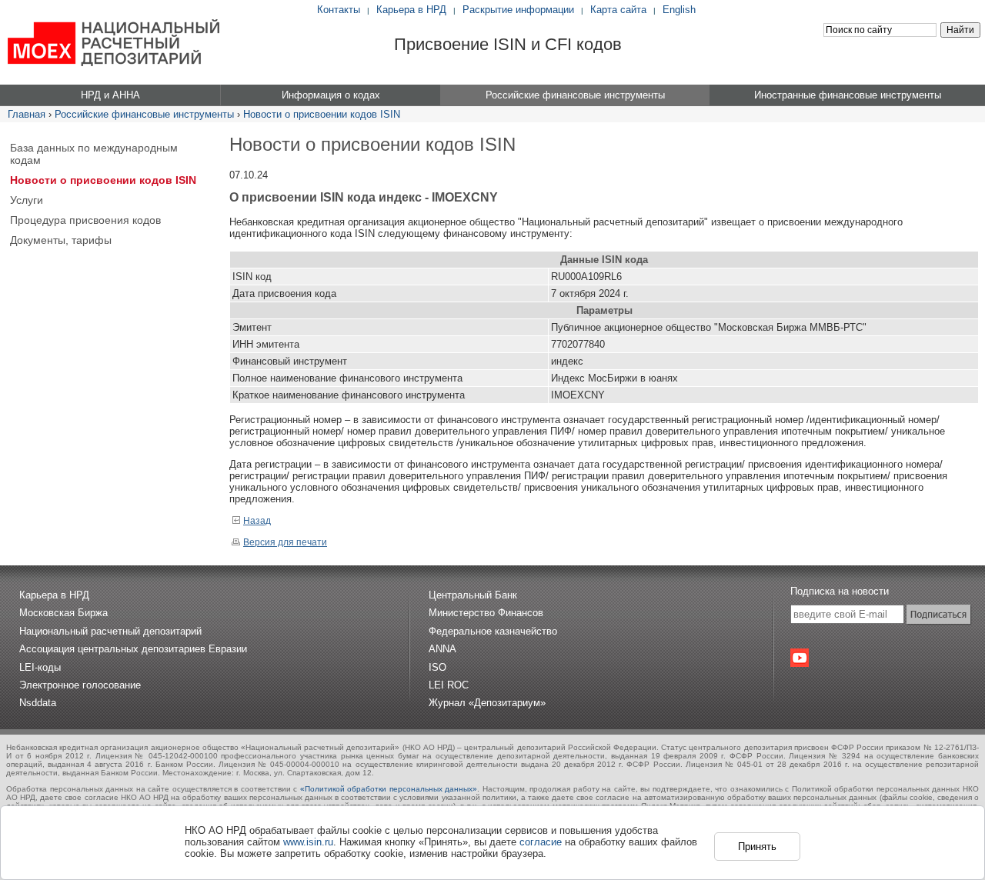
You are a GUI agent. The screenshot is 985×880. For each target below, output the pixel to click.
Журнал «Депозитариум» (487, 702)
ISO (437, 667)
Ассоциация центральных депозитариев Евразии (133, 649)
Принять (757, 846)
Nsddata (37, 702)
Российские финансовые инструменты (144, 114)
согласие (540, 842)
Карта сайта (618, 9)
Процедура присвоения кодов (85, 220)
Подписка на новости (839, 591)
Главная (26, 114)
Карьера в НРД (411, 9)
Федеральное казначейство (493, 631)
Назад (257, 520)
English (679, 9)
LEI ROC (449, 685)
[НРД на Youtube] (799, 657)
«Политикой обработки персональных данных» (389, 789)
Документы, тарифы (61, 240)
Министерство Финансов (486, 612)
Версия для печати (285, 542)
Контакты (338, 9)
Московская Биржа (63, 612)
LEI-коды (40, 667)
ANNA (442, 649)
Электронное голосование (80, 685)
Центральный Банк (473, 595)
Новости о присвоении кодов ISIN (321, 114)
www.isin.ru (308, 842)
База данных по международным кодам (94, 154)
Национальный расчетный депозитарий (110, 631)
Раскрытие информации (518, 9)
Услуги (26, 200)
